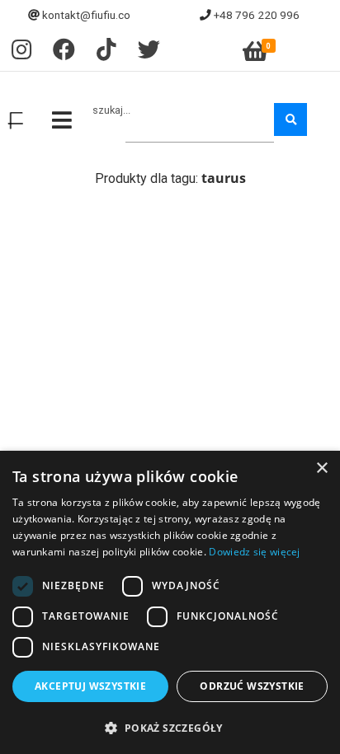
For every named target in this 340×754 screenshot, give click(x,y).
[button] (170, 727)
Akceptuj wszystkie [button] (90, 686)
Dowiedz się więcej (254, 552)
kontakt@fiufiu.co (86, 14)
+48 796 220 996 (257, 14)
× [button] (321, 468)
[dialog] (170, 602)
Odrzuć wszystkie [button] (252, 686)
